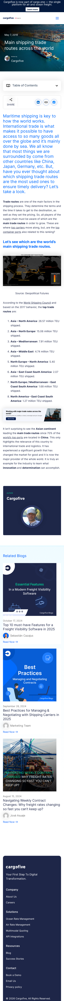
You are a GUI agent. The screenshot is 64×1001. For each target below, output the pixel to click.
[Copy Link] (46, 102)
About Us (11, 896)
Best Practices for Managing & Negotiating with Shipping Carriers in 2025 (31, 714)
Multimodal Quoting (17, 930)
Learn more (32, 9)
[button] (57, 85)
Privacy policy (14, 986)
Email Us (11, 980)
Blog (8, 952)
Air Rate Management (18, 924)
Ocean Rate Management (20, 918)
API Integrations (15, 936)
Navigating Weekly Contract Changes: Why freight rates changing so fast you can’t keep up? (31, 804)
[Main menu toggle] (57, 18)
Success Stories (15, 958)
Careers (10, 902)
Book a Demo (13, 975)
